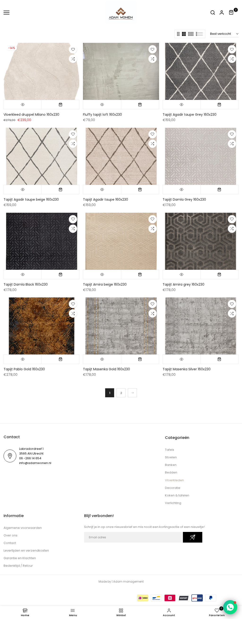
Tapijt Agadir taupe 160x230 (105, 199)
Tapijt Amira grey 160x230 (183, 284)
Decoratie (172, 488)
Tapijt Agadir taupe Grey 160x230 (189, 114)
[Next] (132, 392)
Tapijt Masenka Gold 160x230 (106, 369)
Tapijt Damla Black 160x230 (26, 284)
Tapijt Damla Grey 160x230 (184, 199)
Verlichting (173, 503)
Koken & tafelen (177, 495)
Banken (171, 465)
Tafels (169, 449)
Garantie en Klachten (20, 558)
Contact (10, 543)
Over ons (10, 535)
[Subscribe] (192, 537)
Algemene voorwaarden (23, 528)
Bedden (171, 472)
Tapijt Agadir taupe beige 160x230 (31, 199)
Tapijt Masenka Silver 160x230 (187, 369)
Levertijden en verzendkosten (26, 550)
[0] (231, 12)
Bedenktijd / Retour (18, 565)
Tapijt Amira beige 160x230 (105, 284)
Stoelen (171, 457)
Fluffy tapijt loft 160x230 (102, 114)
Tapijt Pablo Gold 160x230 (24, 369)
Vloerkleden (174, 480)
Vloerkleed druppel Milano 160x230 (31, 114)
